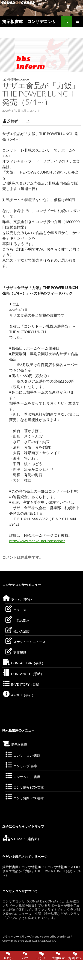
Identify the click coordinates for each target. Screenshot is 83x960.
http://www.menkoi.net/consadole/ (37, 540)
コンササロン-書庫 (26, 755)
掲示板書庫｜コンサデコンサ (29, 21)
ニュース (19, 610)
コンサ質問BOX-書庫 (28, 798)
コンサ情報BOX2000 (15, 79)
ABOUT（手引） (22, 695)
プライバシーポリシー (16, 936)
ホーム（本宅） (22, 599)
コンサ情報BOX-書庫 (28, 787)
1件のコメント (31, 110)
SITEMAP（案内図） (25, 839)
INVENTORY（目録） (26, 684)
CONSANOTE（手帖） (27, 674)
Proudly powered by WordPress (51, 936)
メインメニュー (77, 21)
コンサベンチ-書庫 (26, 777)
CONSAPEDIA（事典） (27, 663)
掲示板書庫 (18, 745)
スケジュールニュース (29, 642)
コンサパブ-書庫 (25, 766)
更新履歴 (19, 652)
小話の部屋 (21, 620)
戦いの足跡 (21, 631)
